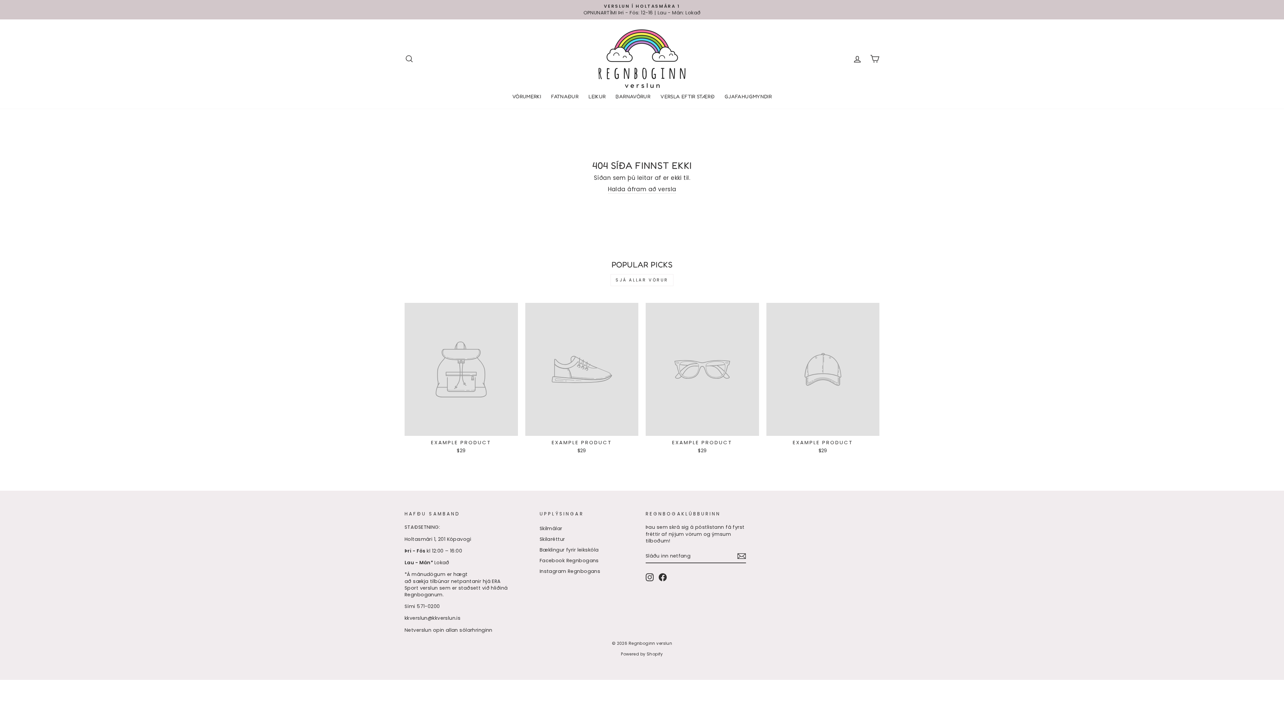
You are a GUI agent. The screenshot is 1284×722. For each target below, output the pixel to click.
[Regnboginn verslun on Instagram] (650, 577)
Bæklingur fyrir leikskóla (569, 550)
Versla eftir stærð (687, 96)
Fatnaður (564, 96)
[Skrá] (741, 556)
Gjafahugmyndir (748, 96)
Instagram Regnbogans (570, 571)
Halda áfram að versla (642, 189)
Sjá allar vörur (642, 280)
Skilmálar (551, 528)
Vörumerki (526, 96)
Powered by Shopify (642, 654)
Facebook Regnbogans (569, 560)
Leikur (597, 96)
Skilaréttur (552, 539)
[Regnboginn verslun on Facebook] (663, 577)
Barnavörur (633, 96)
